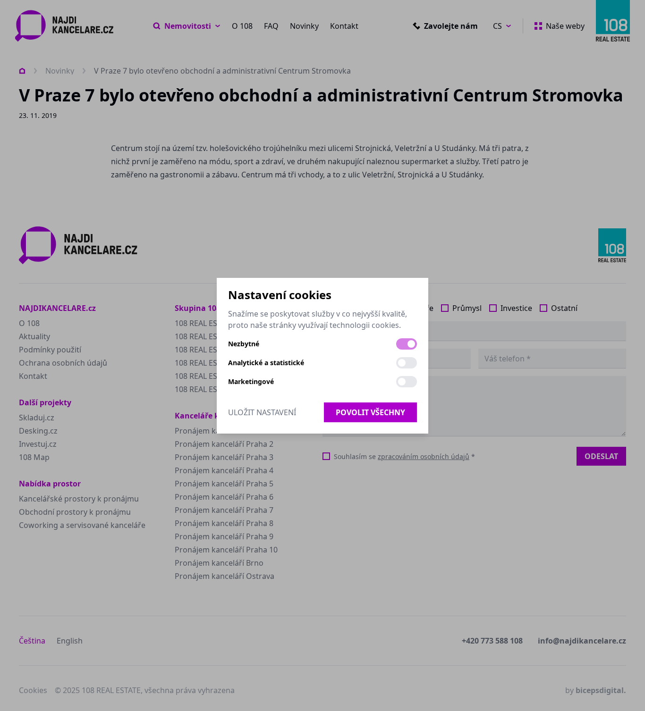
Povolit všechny (370, 412)
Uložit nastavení (262, 412)
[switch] (406, 344)
